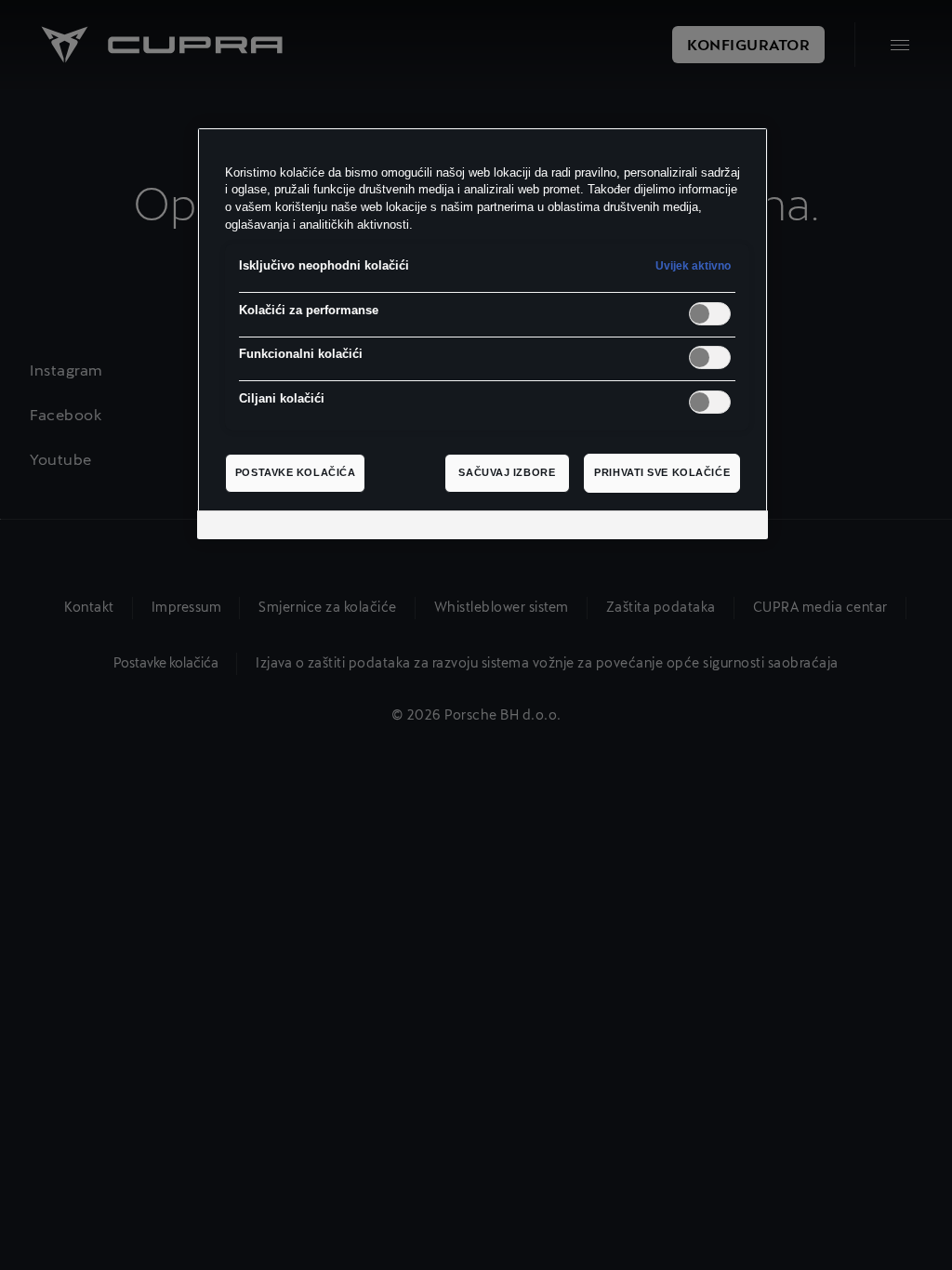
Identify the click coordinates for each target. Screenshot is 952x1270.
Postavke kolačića (295, 472)
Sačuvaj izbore (506, 472)
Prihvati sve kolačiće (662, 472)
